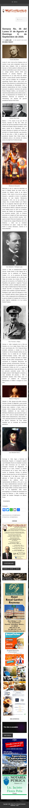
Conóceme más (9, 563)
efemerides (14, 517)
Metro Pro (13, 804)
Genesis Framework (21, 804)
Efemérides (16, 515)
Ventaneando (14, 11)
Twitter (17, 568)
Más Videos (7, 735)
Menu (15, 2)
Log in (17, 805)
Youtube (11, 568)
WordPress (13, 805)
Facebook (5, 568)
